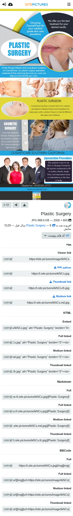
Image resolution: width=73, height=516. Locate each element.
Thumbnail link (62, 281)
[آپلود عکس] (10, 4)
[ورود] (4, 4)
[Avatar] (67, 205)
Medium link (63, 296)
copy (7, 259)
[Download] (24, 205)
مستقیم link (64, 267)
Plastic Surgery (56, 213)
